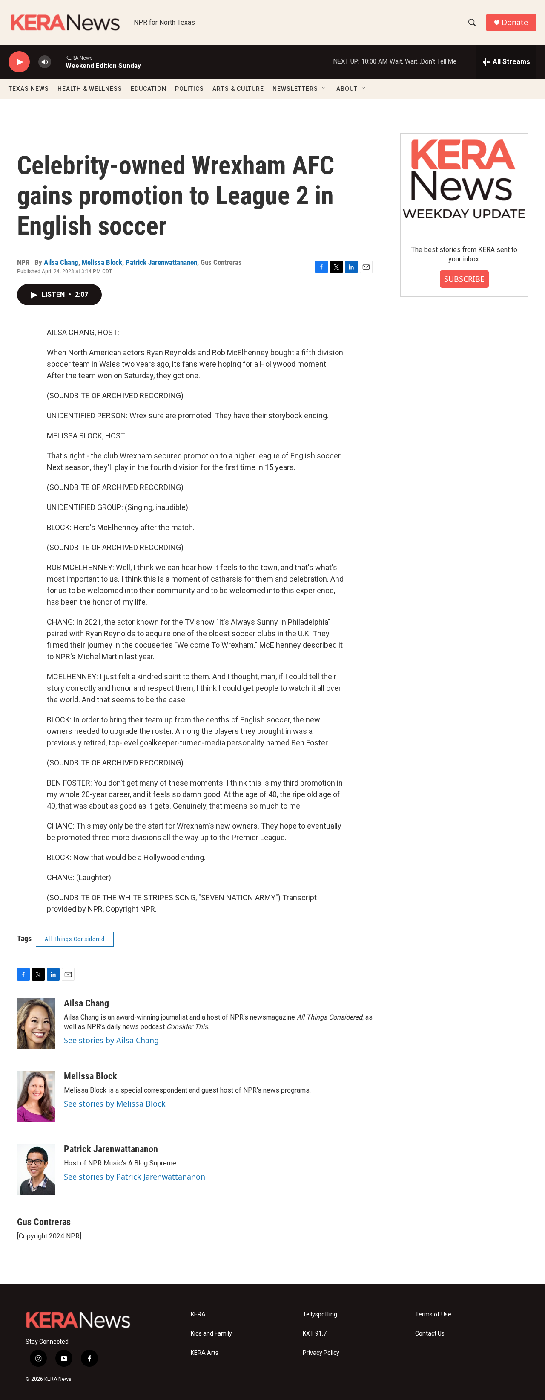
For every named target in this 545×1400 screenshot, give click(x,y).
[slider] (58, 61)
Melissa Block (102, 262)
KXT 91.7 (315, 1333)
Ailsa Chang (61, 262)
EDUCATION (148, 88)
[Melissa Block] (36, 1096)
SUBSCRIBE (464, 279)
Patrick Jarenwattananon (161, 262)
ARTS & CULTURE (238, 88)
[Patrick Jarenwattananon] (36, 1169)
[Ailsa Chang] (36, 1023)
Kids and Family (211, 1333)
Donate (515, 22)
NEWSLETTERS (295, 88)
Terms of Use (433, 1314)
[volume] (44, 62)
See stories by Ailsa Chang (111, 1040)
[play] (19, 62)
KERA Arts (204, 1353)
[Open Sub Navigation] (324, 88)
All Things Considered (75, 939)
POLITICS (189, 88)
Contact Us (430, 1333)
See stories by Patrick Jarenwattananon (134, 1176)
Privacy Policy (321, 1353)
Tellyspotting (320, 1314)
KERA (198, 1314)
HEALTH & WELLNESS (89, 88)
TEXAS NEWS (29, 88)
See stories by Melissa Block (115, 1104)
